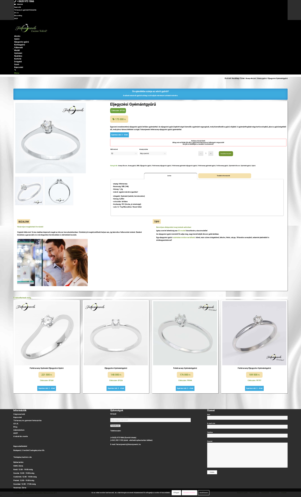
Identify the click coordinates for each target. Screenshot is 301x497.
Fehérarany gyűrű (222, 165)
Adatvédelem (18, 430)
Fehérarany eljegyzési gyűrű (161, 165)
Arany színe (143, 149)
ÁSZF (16, 18)
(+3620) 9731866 (117, 437)
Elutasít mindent (189, 492)
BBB (138, 165)
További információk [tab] (223, 175)
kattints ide (27, 457)
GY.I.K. (16, 13)
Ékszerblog (18, 15)
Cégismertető (19, 414)
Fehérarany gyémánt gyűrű (207, 165)
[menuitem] (151, 1)
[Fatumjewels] (31, 33)
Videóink (20, 4)
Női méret (114, 149)
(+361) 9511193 (116, 440)
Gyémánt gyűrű (246, 165)
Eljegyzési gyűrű (145, 165)
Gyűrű (253, 165)
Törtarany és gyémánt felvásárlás (25, 10)
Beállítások (204, 492)
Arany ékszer (122, 165)
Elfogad (176, 492)
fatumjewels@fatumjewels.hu (128, 444)
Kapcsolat (17, 7)
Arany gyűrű (132, 165)
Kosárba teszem (226, 154)
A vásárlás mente (20, 436)
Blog (15, 427)
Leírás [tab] (169, 175)
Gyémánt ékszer (234, 165)
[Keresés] (15, 70)
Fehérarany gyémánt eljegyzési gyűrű (184, 165)
